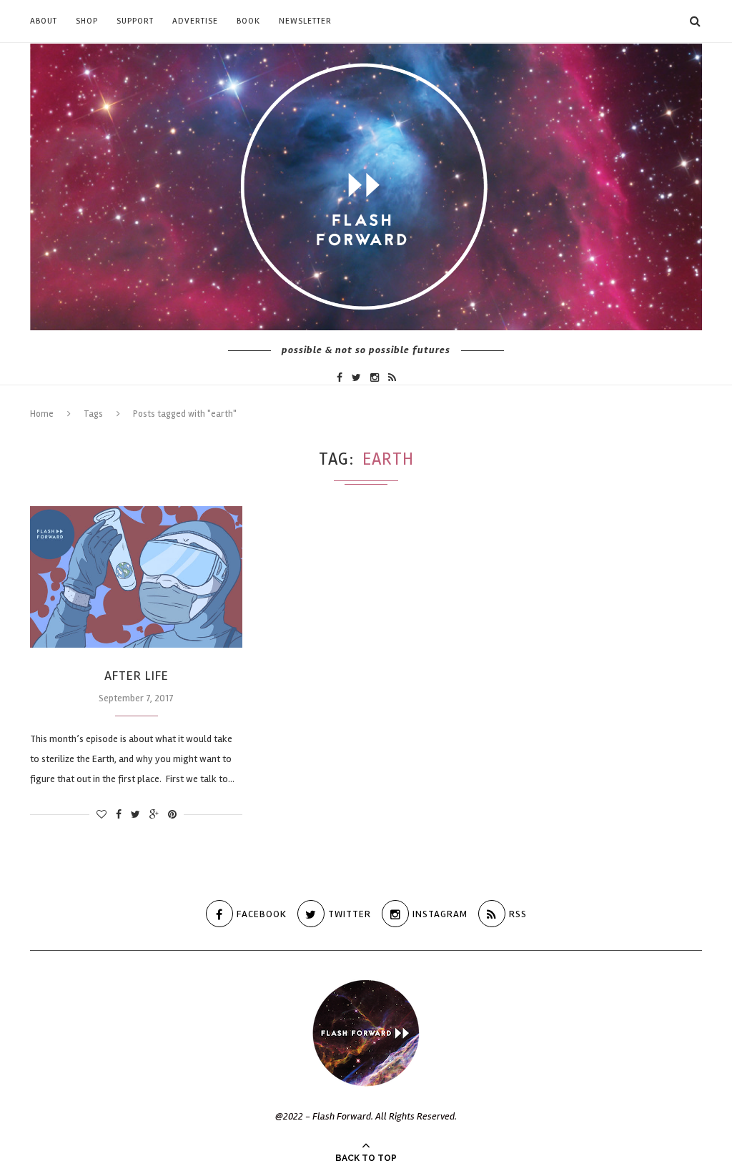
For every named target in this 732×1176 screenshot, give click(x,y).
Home (42, 414)
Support (135, 21)
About (43, 21)
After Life (136, 675)
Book (248, 21)
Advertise (195, 21)
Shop (87, 21)
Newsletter (305, 21)
